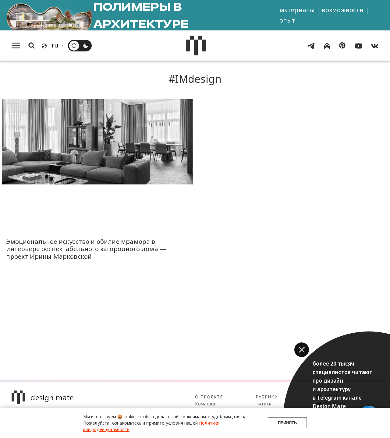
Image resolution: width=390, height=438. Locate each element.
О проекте (209, 397)
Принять (287, 423)
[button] (301, 349)
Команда (205, 404)
